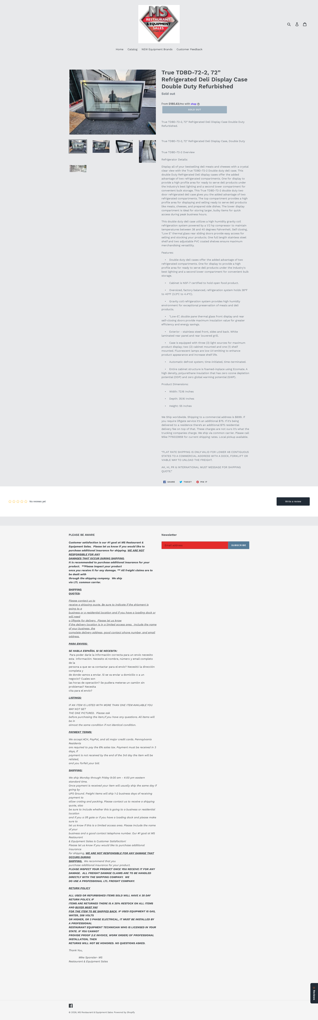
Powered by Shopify (124, 1012)
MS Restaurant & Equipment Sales (95, 1012)
